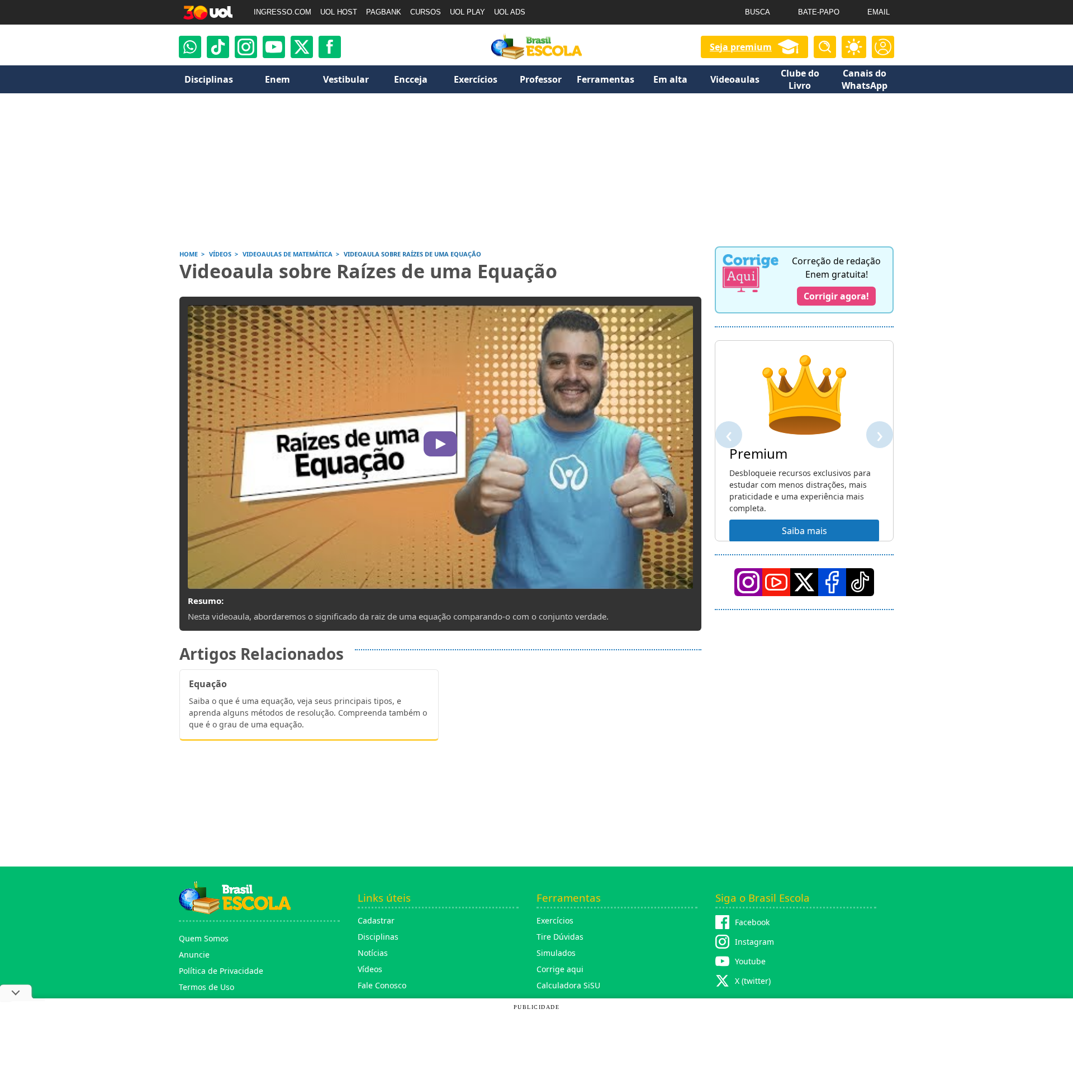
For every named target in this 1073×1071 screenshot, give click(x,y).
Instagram (754, 941)
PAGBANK (383, 12)
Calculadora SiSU (568, 985)
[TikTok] (218, 47)
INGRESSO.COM (282, 12)
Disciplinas (378, 936)
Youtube (750, 961)
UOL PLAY (467, 12)
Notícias (373, 953)
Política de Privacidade (221, 970)
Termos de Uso (206, 987)
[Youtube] (274, 47)
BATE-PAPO (818, 12)
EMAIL (878, 12)
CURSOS (425, 12)
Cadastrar (376, 920)
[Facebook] (832, 582)
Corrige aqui (559, 969)
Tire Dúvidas (559, 936)
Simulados (556, 953)
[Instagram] (246, 47)
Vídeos (370, 969)
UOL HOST (338, 12)
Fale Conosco (382, 985)
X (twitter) (753, 980)
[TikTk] (860, 582)
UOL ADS (509, 12)
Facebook (752, 922)
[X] (302, 47)
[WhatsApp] (190, 47)
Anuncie (194, 954)
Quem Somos (204, 938)
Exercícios (554, 920)
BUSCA (757, 12)
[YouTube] (776, 582)
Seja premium (741, 47)
